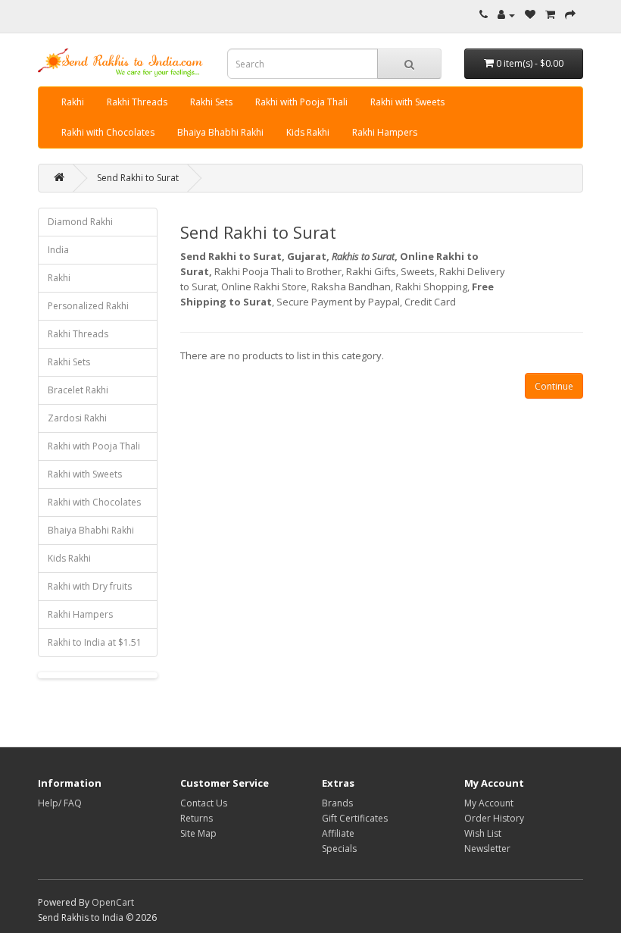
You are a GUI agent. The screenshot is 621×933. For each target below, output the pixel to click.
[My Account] (506, 14)
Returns (196, 818)
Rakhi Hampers (384, 132)
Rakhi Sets (211, 101)
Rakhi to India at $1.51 (95, 642)
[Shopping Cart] (550, 14)
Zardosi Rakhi (77, 418)
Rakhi (72, 101)
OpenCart (113, 902)
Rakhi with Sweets (407, 101)
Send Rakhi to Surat (138, 177)
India (58, 249)
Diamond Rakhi (80, 221)
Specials (339, 848)
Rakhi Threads (137, 101)
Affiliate (338, 833)
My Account (488, 803)
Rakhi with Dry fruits (90, 586)
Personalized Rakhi (88, 305)
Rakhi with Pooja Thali (301, 101)
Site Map (198, 833)
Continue (554, 386)
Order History (494, 818)
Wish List (482, 833)
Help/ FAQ (60, 803)
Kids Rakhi (307, 132)
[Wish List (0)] (530, 14)
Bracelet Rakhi (78, 390)
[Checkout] (570, 14)
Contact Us (203, 803)
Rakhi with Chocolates (107, 132)
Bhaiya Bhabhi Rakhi (220, 132)
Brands (337, 803)
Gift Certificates (355, 818)
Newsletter (487, 848)
